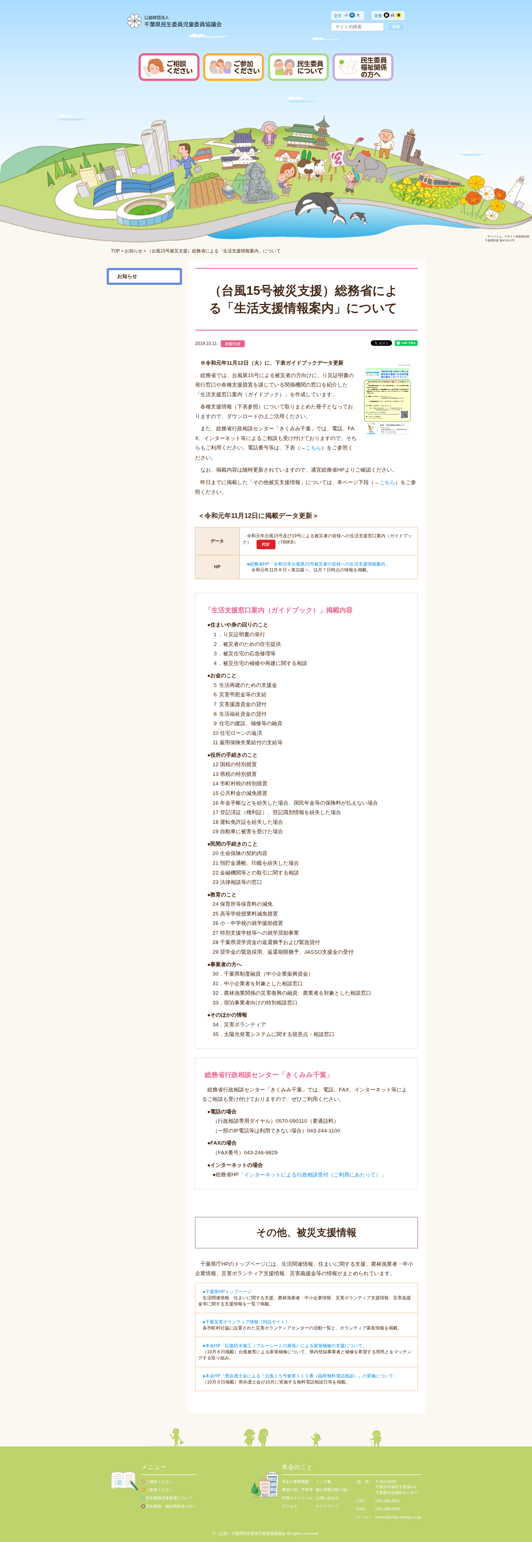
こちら (313, 448)
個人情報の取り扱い (333, 1489)
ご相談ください (159, 1481)
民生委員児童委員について (169, 1498)
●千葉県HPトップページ (227, 1291)
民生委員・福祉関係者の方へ (171, 1506)
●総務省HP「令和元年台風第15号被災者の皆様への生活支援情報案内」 (318, 563)
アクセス (289, 1506)
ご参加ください (159, 1489)
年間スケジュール (297, 1498)
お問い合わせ (327, 1498)
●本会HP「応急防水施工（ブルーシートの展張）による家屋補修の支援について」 (285, 1345)
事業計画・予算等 (297, 1489)
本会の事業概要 (295, 1481)
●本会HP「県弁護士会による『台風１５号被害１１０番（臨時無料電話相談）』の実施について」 (300, 1375)
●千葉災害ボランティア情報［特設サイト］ (246, 1321)
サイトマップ (327, 1506)
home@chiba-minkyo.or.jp (398, 1517)
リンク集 (323, 1481)
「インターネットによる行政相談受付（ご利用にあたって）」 (312, 1175)
